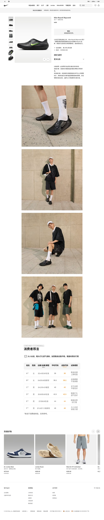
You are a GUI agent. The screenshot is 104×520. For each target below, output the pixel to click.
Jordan (52, 5)
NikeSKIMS (60, 5)
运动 (74, 5)
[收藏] (95, 5)
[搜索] (80, 5)
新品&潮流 (32, 5)
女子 (42, 5)
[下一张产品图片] (47, 59)
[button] (10, 24)
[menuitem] (90, 1)
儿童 (47, 5)
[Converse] (9, 1)
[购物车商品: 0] (98, 5)
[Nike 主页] (6, 5)
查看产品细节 (58, 55)
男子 (38, 5)
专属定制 (68, 5)
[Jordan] (5, 1)
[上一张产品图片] (44, 59)
